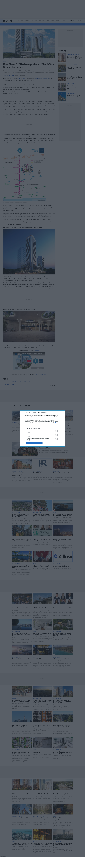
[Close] (62, 413)
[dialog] (42, 429)
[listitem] (42, 428)
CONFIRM (34, 442)
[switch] (56, 431)
